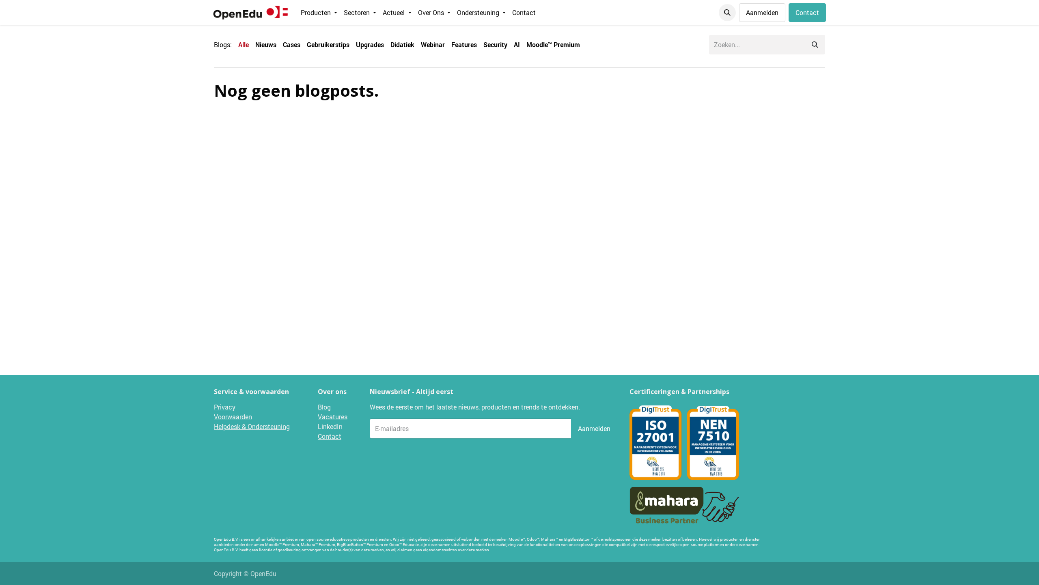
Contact (807, 12)
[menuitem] (319, 12)
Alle (243, 44)
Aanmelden (762, 12)
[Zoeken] (815, 44)
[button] (727, 12)
